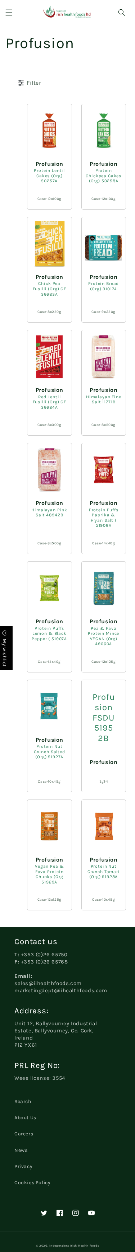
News (20, 1150)
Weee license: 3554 (39, 1078)
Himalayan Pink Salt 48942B (49, 512)
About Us (25, 1118)
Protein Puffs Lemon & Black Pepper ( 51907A (49, 633)
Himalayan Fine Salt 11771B (103, 399)
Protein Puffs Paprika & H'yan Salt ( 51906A (103, 517)
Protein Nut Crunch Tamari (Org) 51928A (103, 871)
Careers (23, 1134)
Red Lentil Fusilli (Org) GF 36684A (49, 402)
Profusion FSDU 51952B (103, 718)
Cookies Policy (32, 1183)
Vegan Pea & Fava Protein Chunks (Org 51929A (49, 874)
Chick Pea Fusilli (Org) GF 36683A (49, 288)
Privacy (23, 1166)
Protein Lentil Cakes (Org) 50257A (49, 175)
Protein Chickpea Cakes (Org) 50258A (103, 175)
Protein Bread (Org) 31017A (103, 286)
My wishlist (4, 651)
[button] (9, 12)
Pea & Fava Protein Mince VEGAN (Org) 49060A (103, 636)
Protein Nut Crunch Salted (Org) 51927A (49, 751)
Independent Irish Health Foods (74, 1245)
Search (22, 1101)
